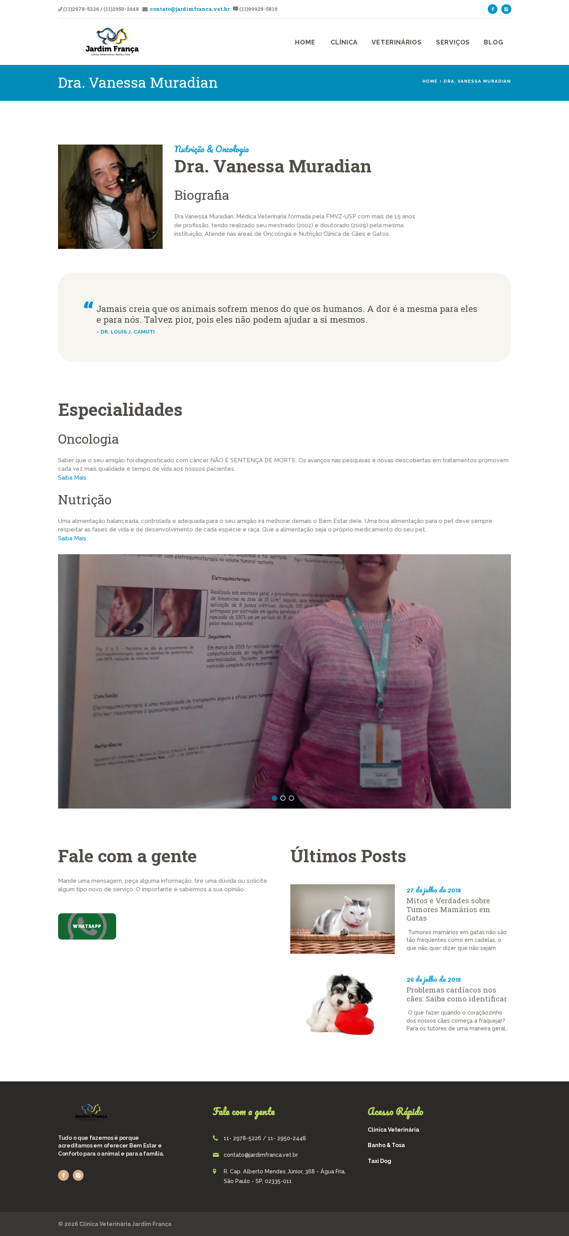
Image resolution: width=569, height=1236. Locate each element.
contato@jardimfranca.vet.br (189, 8)
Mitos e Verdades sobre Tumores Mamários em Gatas (448, 910)
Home (429, 81)
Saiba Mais (72, 477)
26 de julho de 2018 (433, 979)
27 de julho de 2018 (433, 890)
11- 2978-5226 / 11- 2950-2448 (265, 1138)
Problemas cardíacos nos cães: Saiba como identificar (456, 994)
